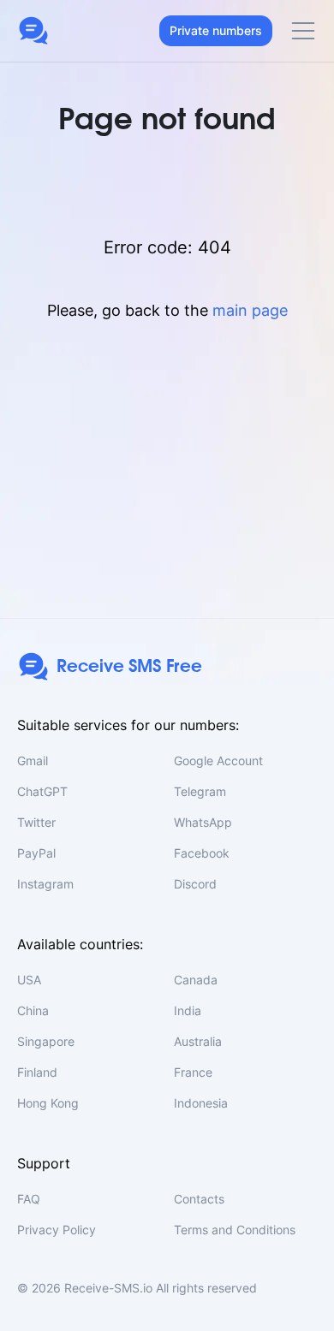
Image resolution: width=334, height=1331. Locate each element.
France (193, 1072)
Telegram (200, 791)
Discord (195, 883)
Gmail (32, 760)
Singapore (46, 1041)
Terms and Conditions (234, 1229)
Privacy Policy (56, 1229)
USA (29, 979)
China (33, 1010)
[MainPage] (33, 30)
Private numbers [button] (216, 30)
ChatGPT (42, 791)
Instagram (45, 883)
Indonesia (201, 1103)
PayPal (36, 853)
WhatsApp (203, 822)
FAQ (28, 1198)
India (187, 1010)
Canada (196, 979)
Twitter (36, 822)
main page (250, 310)
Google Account (218, 760)
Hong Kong (48, 1103)
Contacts (199, 1198)
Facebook (202, 853)
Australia (198, 1041)
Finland (37, 1072)
